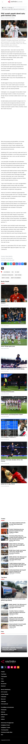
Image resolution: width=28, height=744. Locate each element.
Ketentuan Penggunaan (7, 722)
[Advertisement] (14, 125)
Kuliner (3, 719)
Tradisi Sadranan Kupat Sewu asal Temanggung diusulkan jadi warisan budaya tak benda (17, 565)
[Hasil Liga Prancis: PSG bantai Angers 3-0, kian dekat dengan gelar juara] (14, 336)
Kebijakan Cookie (5, 727)
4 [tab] (16, 653)
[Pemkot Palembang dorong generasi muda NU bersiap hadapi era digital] (4, 531)
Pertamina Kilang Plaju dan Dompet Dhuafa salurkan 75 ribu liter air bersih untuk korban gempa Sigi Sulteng (13, 599)
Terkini (3, 518)
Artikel (2, 716)
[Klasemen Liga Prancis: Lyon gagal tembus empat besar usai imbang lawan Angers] (14, 404)
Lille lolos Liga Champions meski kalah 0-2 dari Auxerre (14, 302)
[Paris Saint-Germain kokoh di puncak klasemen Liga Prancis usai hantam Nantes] (14, 359)
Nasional (3, 686)
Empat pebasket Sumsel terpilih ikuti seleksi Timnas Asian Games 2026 (17, 626)
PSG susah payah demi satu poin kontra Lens (13, 9)
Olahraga (10, 7)
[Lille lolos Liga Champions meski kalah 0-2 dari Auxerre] (14, 293)
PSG (13, 272)
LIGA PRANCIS (7, 272)
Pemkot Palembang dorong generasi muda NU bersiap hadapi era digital (16, 531)
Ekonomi (3, 699)
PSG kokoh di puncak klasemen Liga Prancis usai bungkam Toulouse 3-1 (13, 436)
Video (2, 681)
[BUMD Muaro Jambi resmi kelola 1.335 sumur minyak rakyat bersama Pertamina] (4, 552)
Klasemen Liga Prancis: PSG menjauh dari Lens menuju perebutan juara (13, 391)
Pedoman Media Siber (6, 732)
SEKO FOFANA (18, 274)
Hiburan (3, 712)
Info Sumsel (4, 692)
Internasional (4, 703)
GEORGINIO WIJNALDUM (7, 274)
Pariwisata (3, 709)
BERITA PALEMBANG (16, 277)
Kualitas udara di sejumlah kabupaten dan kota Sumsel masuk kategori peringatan (16, 619)
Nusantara (3, 683)
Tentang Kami (4, 729)
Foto (2, 631)
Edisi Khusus (4, 714)
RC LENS (17, 272)
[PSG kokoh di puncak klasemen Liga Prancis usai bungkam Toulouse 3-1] (14, 427)
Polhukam (3, 696)
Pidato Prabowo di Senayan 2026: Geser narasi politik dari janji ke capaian (17, 545)
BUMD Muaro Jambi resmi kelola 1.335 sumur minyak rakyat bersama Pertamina (17, 552)
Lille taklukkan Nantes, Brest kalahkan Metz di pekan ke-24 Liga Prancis (13, 483)
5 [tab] (18, 653)
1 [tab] (10, 653)
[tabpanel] (14, 643)
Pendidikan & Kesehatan (7, 707)
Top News (4, 577)
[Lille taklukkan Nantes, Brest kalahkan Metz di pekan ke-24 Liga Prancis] (14, 474)
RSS (2, 734)
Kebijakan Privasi (5, 725)
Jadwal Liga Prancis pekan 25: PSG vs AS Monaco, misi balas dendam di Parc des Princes (12, 460)
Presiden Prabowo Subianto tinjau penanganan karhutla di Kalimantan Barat (17, 612)
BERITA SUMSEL (5, 277)
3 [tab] (14, 653)
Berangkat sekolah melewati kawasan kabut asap (12, 648)
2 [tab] (12, 653)
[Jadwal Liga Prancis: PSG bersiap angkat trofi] (13, 315)
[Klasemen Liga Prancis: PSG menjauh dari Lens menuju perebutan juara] (14, 382)
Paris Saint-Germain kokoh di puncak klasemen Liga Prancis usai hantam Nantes (13, 368)
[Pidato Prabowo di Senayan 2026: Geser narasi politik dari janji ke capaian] (4, 545)
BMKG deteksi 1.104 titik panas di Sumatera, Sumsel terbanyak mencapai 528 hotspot (17, 558)
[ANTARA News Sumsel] (15, 1)
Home (5, 7)
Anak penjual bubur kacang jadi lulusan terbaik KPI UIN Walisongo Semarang (17, 571)
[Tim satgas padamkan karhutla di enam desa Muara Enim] (4, 524)
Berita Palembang (5, 689)
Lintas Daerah (4, 694)
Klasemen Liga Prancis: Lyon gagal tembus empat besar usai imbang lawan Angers (12, 413)
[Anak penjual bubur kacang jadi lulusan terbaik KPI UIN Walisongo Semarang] (4, 572)
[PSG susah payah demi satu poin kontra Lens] (14, 589)
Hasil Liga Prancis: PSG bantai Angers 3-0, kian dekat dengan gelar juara (13, 345)
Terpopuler (4, 676)
